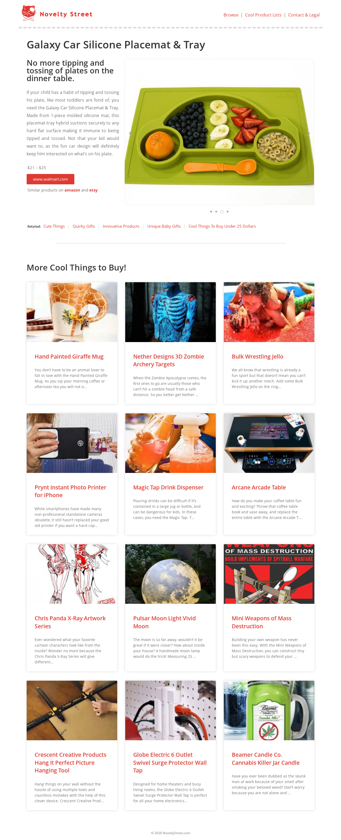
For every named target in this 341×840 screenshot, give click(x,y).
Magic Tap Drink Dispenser (168, 487)
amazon (72, 190)
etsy (93, 190)
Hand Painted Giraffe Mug (69, 356)
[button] (50, 179)
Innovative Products (121, 226)
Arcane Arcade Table (259, 487)
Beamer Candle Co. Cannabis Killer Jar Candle (266, 758)
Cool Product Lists (263, 15)
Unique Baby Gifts (164, 226)
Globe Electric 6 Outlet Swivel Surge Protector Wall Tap (170, 762)
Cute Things (54, 226)
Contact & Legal (304, 15)
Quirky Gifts (84, 226)
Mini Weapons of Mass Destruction (261, 622)
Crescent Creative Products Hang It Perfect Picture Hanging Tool (70, 762)
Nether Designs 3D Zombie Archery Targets (168, 360)
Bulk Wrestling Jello (257, 356)
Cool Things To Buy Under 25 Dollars (222, 226)
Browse (231, 15)
